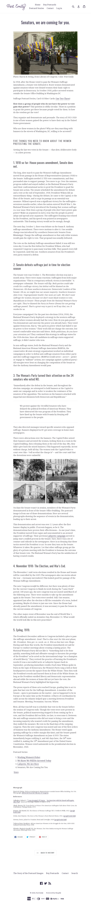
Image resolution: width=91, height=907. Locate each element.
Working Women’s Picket (28, 757)
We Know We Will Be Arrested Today (34, 761)
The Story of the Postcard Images (28, 873)
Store (16, 772)
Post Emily (39, 893)
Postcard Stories (36, 8)
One (57, 98)
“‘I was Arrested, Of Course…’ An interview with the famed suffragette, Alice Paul (43, 801)
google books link (69, 816)
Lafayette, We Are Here (28, 764)
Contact (50, 8)
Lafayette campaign (57, 536)
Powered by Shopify (53, 893)
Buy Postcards (49, 5)
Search (74, 873)
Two (62, 98)
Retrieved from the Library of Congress (35, 793)
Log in (59, 8)
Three (67, 98)
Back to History (47, 852)
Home (37, 5)
